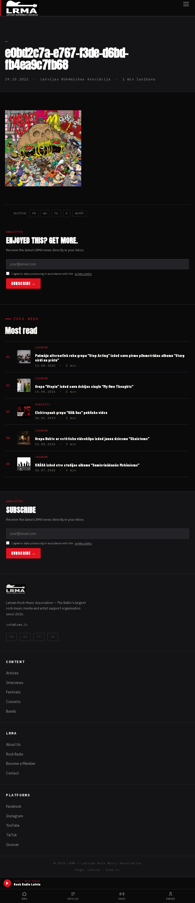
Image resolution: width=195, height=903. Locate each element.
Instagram (14, 816)
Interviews (14, 682)
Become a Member (21, 763)
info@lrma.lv (16, 624)
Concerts (13, 701)
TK (53, 637)
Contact (12, 773)
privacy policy (83, 274)
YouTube (13, 825)
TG (56, 213)
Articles (12, 673)
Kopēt (79, 213)
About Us (13, 744)
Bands (11, 711)
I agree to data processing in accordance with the (51, 274)
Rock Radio (14, 754)
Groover (12, 844)
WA (45, 213)
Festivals (13, 692)
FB (34, 213)
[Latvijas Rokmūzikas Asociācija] (22, 8)
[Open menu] (186, 8)
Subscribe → (23, 283)
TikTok (11, 835)
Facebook (13, 806)
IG (25, 637)
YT (39, 637)
